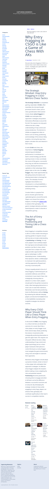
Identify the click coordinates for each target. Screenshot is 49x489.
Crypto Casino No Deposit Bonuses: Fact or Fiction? (45, 427)
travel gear (4, 39)
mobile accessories (5, 51)
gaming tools (4, 200)
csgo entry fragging (5, 216)
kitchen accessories (5, 132)
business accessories (6, 136)
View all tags (4, 221)
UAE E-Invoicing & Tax (6, 162)
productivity (4, 71)
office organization (5, 107)
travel (3, 123)
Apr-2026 (4, 244)
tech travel (4, 91)
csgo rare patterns (5, 198)
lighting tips (4, 115)
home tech (4, 153)
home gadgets (4, 129)
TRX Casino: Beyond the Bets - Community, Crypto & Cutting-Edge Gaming (34, 429)
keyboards (4, 152)
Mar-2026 (4, 243)
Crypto (3, 155)
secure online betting (6, 192)
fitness (3, 85)
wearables (4, 120)
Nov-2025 (4, 235)
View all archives (5, 248)
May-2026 (4, 238)
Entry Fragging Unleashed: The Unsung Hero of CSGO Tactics (34, 411)
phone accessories (5, 57)
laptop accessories (5, 104)
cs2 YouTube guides (5, 190)
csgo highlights (5, 219)
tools (3, 88)
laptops (3, 56)
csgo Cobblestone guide (6, 183)
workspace (4, 121)
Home (28, 29)
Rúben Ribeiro (4, 204)
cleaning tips (4, 62)
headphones (4, 144)
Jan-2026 (3, 234)
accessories (4, 66)
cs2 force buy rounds (6, 177)
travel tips (4, 139)
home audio (4, 79)
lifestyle (3, 68)
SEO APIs (4, 44)
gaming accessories (5, 63)
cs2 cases (4, 210)
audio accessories (5, 86)
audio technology (5, 100)
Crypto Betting (4, 161)
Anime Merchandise (5, 36)
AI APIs (3, 92)
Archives (19, 467)
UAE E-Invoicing (5, 159)
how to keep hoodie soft (6, 186)
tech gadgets (4, 48)
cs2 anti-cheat (4, 215)
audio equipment (5, 72)
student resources (5, 126)
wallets (3, 147)
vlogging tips (4, 117)
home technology (5, 142)
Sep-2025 (4, 240)
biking (3, 98)
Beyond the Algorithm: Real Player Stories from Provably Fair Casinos (33, 448)
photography (4, 54)
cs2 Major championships (6, 209)
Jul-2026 (3, 241)
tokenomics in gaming (6, 206)
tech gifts (4, 114)
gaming (3, 94)
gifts (3, 103)
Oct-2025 (4, 232)
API (3, 156)
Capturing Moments (24, 12)
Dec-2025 (4, 237)
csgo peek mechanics (6, 203)
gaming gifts (4, 40)
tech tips (3, 77)
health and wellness (5, 106)
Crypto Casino (4, 59)
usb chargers (4, 195)
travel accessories (5, 75)
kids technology (5, 109)
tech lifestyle (4, 146)
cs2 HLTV (4, 218)
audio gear (4, 89)
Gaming (32, 29)
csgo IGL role (4, 175)
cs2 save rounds (5, 187)
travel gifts (4, 118)
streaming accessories (6, 112)
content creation (5, 138)
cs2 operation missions (6, 189)
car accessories (5, 80)
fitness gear (4, 83)
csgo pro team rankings (6, 212)
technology (4, 50)
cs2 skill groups (5, 213)
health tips (4, 95)
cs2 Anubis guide (5, 193)
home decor (4, 65)
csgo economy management (7, 207)
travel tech (4, 149)
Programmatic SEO (5, 42)
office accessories (5, 135)
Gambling (4, 37)
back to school (4, 97)
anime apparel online (6, 184)
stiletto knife (43, 201)
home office (4, 47)
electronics (4, 45)
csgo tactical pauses (5, 180)
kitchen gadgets (5, 133)
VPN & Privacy (4, 164)
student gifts (4, 111)
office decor (4, 101)
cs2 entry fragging (5, 197)
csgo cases (4, 178)
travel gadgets (4, 124)
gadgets (3, 74)
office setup (4, 130)
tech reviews (4, 69)
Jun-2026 (3, 246)
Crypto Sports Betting (6, 158)
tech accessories (5, 53)
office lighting (4, 150)
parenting (4, 82)
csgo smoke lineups (5, 181)
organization (4, 141)
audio (3, 127)
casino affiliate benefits (6, 201)
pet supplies (4, 60)
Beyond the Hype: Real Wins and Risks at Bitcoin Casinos (45, 409)
